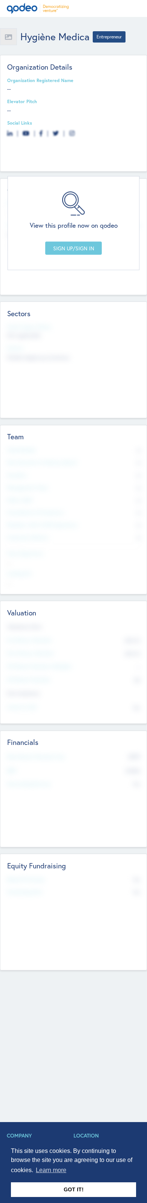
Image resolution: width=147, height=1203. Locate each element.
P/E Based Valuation (29, 679)
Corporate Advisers (28, 537)
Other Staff (19, 500)
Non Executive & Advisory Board (42, 462)
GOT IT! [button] (74, 1189)
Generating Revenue (29, 784)
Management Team (27, 487)
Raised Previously (25, 879)
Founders (17, 475)
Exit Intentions (23, 693)
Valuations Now (24, 626)
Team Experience (25, 553)
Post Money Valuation (30, 653)
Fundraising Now (25, 892)
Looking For (19, 573)
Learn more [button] (51, 1170)
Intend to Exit (22, 707)
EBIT (12, 770)
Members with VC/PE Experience (42, 525)
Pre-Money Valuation (29, 640)
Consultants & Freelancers (35, 512)
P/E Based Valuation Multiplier (39, 666)
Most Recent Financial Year (36, 757)
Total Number (21, 450)
